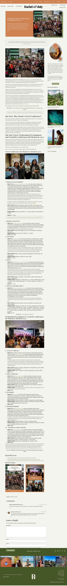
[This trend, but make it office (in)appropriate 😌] (28, 561)
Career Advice (62, 7)
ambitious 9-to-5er (29, 79)
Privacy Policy (28, 43)
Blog (36, 1)
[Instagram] (6, 2)
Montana (21, 269)
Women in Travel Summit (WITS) (21, 184)
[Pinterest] (11, 2)
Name (7, 539)
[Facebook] (2, 2)
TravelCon (15, 238)
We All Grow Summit (17, 429)
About (41, 1)
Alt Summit (15, 394)
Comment (8, 525)
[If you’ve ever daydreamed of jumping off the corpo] (39, 561)
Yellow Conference (19, 376)
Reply (11, 516)
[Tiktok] (9, 2)
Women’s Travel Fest (17, 223)
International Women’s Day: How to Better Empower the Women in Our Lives (23, 459)
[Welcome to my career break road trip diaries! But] (17, 561)
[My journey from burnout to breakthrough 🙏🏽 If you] (49, 561)
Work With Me (47, 1)
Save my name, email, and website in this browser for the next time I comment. (24, 547)
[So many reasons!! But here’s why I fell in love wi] (6, 561)
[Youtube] (4, 2)
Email (7, 543)
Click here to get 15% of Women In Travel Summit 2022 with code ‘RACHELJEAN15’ (24, 112)
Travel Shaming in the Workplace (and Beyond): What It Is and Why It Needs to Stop (25, 460)
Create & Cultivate (19, 354)
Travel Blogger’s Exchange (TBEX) (20, 262)
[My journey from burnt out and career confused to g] (60, 561)
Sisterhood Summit (19, 408)
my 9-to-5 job (25, 103)
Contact (58, 1)
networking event (36, 90)
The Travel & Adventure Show (19, 288)
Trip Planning (19, 6)
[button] (64, 2)
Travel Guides (10, 6)
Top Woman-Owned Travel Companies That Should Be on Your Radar (21, 457)
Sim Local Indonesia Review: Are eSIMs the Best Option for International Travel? (55, 147)
